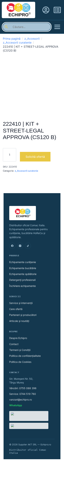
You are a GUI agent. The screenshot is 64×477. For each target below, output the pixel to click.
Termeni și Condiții (19, 349)
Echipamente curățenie (22, 262)
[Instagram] (20, 246)
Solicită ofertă (35, 156)
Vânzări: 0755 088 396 (22, 388)
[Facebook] (12, 246)
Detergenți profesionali (22, 279)
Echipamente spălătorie (22, 273)
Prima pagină (11, 38)
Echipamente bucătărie (22, 268)
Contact (13, 344)
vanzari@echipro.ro (20, 399)
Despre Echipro (18, 338)
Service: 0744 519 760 (22, 393)
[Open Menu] (57, 27)
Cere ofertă (15, 309)
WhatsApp (15, 405)
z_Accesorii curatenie (17, 42)
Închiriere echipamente (22, 285)
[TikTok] (28, 246)
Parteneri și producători (22, 314)
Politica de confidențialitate (25, 355)
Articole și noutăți (19, 320)
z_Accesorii (32, 38)
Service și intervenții (21, 302)
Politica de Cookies (20, 361)
